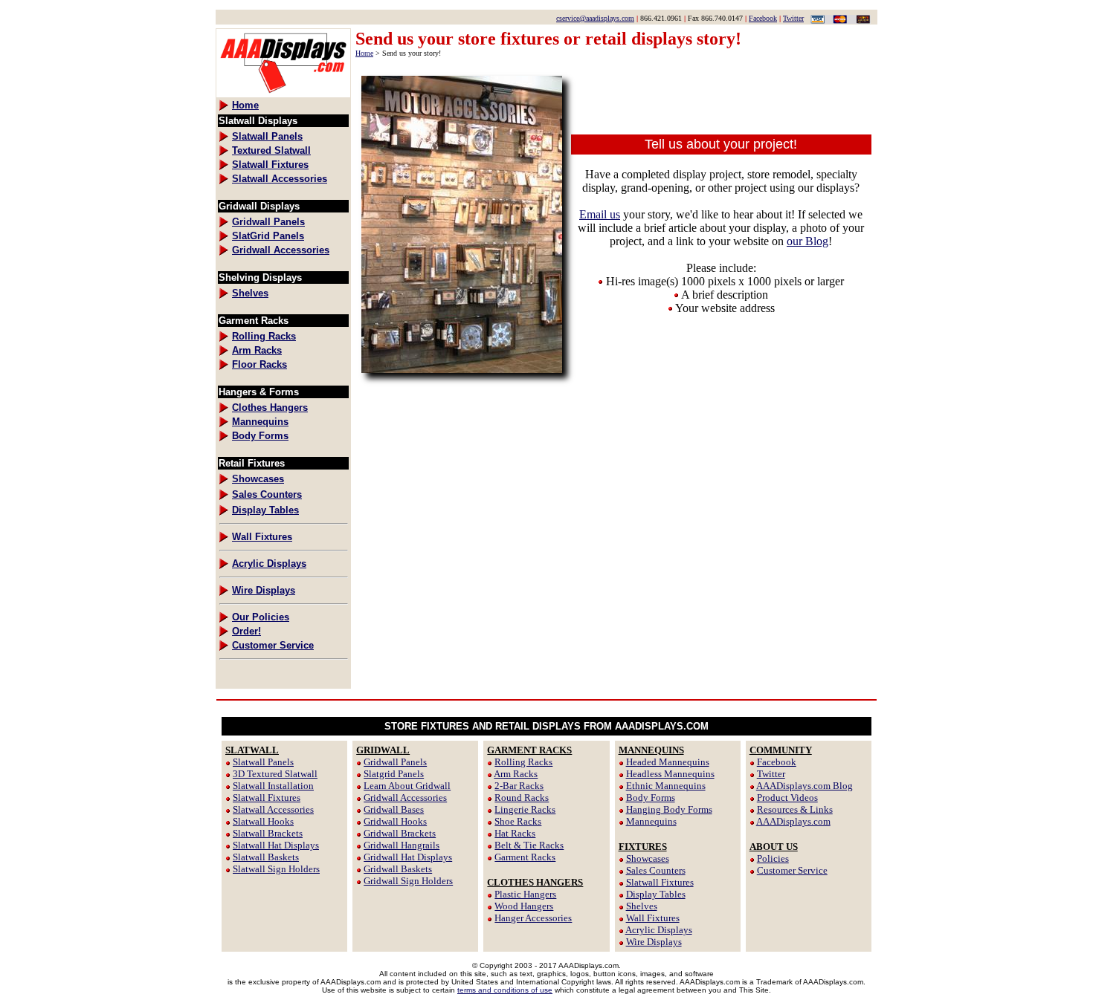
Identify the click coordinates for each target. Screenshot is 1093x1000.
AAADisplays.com (793, 821)
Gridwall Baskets (398, 868)
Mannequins (651, 821)
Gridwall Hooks (395, 821)
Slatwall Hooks (263, 821)
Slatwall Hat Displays (276, 845)
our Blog (807, 241)
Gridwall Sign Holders (408, 880)
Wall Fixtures (653, 917)
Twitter (793, 18)
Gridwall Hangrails (401, 845)
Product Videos (787, 797)
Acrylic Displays (658, 929)
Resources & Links (795, 809)
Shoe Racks (517, 821)
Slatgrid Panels (394, 773)
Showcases (647, 858)
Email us (599, 214)
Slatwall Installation (273, 785)
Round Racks (521, 797)
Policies (773, 858)
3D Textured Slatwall (275, 773)
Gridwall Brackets (400, 833)
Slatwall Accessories (273, 809)
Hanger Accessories (533, 917)
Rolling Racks (523, 761)
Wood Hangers (523, 906)
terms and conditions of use (504, 990)
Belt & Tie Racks (529, 845)
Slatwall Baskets (266, 857)
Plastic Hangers (525, 894)
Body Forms (650, 797)
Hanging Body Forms (669, 809)
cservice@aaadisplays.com (595, 18)
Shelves (641, 906)
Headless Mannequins (670, 773)
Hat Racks (514, 833)
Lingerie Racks (524, 809)
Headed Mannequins (667, 761)
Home (364, 53)
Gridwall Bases (394, 809)
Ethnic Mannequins (666, 785)
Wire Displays (654, 941)
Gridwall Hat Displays (408, 857)
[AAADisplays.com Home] (283, 93)
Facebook (763, 18)
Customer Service (792, 870)
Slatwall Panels (263, 761)
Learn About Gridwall (407, 785)
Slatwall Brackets (268, 833)
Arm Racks (516, 773)
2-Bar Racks (519, 785)
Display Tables (656, 894)
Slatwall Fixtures (266, 797)
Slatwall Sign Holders (276, 868)
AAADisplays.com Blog (804, 785)
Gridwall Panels (395, 761)
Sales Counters (656, 870)
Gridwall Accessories (405, 797)
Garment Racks (524, 857)
